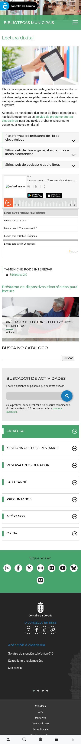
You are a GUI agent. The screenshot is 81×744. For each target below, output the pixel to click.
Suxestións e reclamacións (25, 661)
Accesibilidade (40, 729)
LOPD (40, 712)
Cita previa (15, 668)
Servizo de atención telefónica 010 (30, 653)
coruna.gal (12, 6)
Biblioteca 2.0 (18, 275)
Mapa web (40, 717)
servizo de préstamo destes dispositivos (37, 119)
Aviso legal (40, 706)
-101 (72, 698)
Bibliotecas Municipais (29, 22)
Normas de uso (41, 723)
